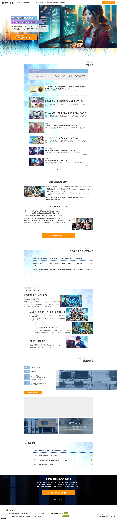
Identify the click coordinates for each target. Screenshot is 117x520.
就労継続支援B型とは (26, 2)
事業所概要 (55, 2)
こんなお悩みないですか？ (37, 2)
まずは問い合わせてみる (108, 2)
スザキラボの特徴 (48, 2)
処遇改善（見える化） (33, 392)
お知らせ (18, 2)
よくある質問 (62, 2)
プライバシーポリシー (36, 516)
